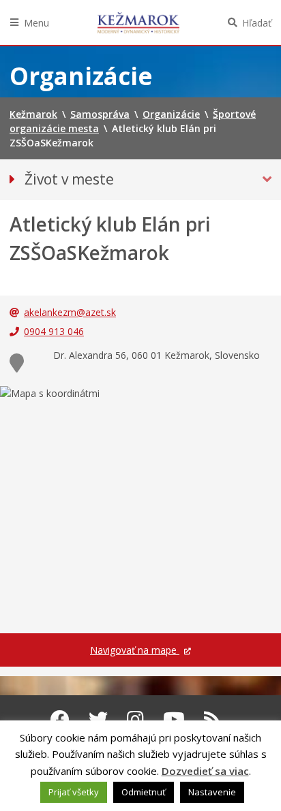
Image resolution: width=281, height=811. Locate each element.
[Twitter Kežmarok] (98, 719)
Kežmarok (138, 22)
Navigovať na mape (134, 649)
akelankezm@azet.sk (70, 312)
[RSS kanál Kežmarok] (212, 719)
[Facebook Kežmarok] (60, 719)
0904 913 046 (54, 331)
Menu (36, 22)
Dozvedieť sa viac (205, 771)
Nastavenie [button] (212, 792)
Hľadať (256, 22)
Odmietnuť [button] (143, 792)
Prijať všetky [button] (73, 792)
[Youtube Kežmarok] (174, 719)
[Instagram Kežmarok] (135, 719)
